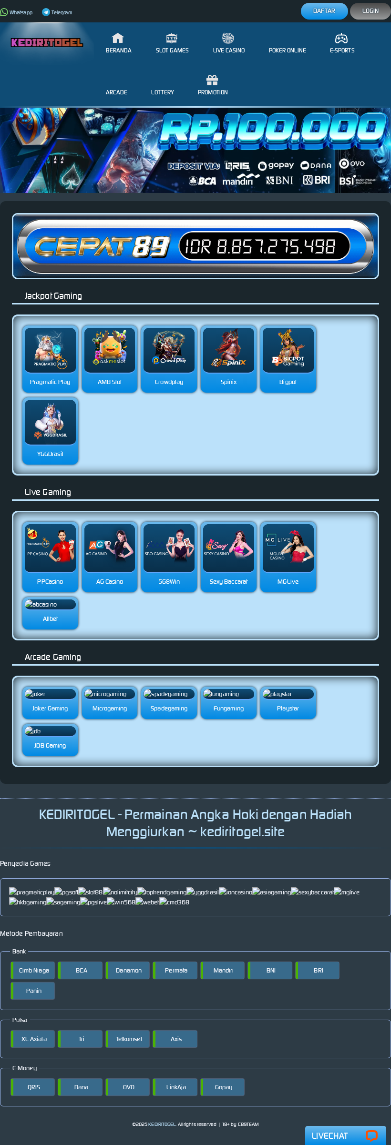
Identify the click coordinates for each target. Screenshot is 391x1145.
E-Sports (342, 50)
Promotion (213, 92)
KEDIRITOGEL (161, 1124)
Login (370, 11)
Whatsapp (21, 12)
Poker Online (287, 50)
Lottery (162, 92)
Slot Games (172, 50)
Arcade (117, 92)
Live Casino (229, 50)
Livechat (330, 1135)
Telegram (61, 12)
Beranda (119, 50)
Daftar (324, 11)
